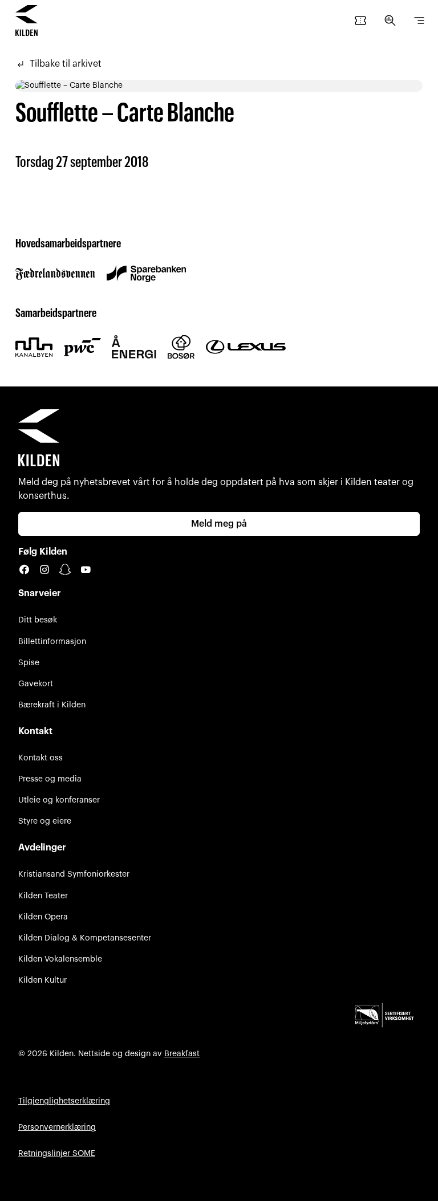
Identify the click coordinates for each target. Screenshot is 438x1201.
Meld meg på (219, 523)
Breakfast (182, 1053)
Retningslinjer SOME (56, 1153)
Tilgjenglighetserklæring (64, 1101)
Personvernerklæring (57, 1127)
